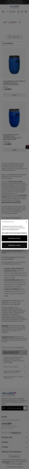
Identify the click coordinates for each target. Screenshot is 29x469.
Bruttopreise (14, 238)
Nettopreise (14, 245)
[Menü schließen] (26, 222)
